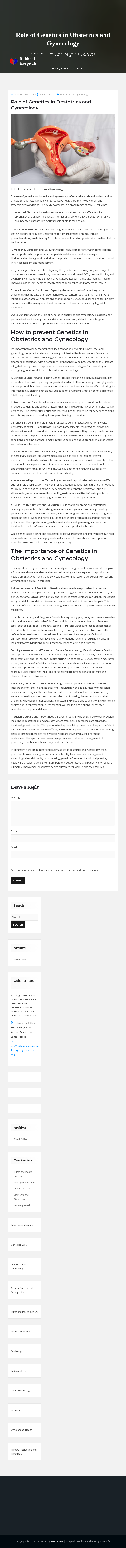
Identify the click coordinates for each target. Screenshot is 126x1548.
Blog (68, 55)
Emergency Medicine (25, 1182)
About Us (80, 68)
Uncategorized (22, 1205)
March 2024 (20, 959)
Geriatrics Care (22, 1188)
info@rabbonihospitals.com (25, 1045)
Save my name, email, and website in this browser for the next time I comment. (55, 869)
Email (55, 858)
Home (55, 55)
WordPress (57, 1541)
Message (16, 797)
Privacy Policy (60, 68)
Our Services (85, 55)
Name (14, 830)
